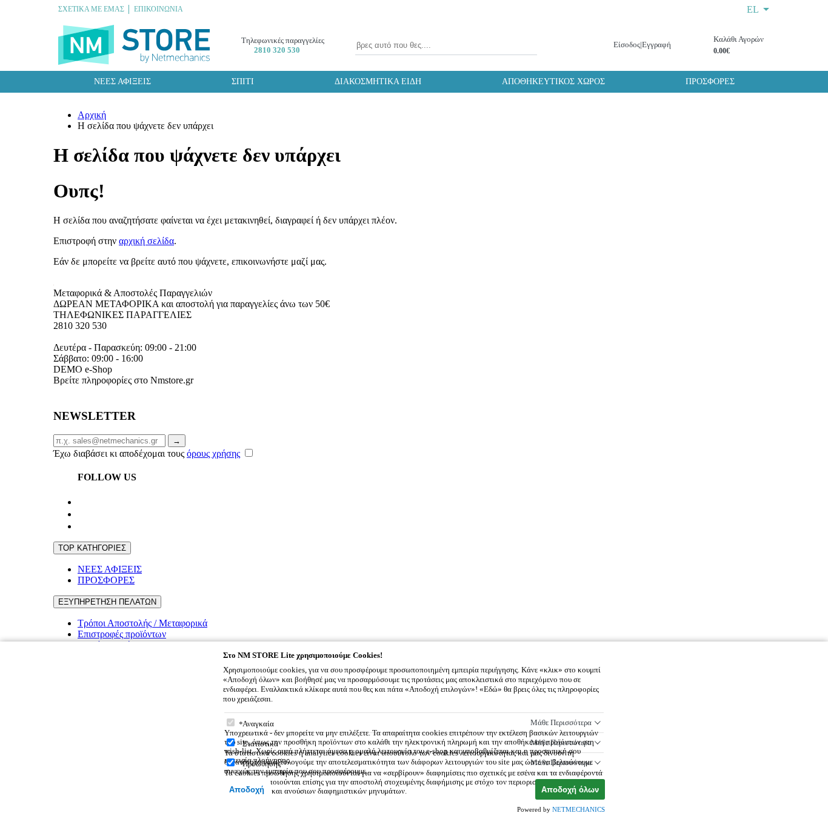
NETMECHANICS (578, 809)
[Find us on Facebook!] (82, 502)
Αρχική (92, 115)
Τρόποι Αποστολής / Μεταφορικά (142, 623)
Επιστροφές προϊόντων (122, 634)
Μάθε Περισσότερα (561, 722)
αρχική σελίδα (146, 241)
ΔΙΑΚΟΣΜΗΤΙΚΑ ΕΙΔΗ (378, 81)
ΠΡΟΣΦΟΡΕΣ (710, 81)
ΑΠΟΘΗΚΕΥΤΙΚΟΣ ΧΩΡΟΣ (553, 81)
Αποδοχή (246, 789)
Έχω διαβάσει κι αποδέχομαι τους (146, 453)
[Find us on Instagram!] (82, 526)
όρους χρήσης (213, 453)
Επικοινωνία (158, 9)
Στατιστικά (260, 743)
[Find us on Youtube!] (82, 514)
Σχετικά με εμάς (91, 9)
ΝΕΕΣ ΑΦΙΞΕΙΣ (122, 81)
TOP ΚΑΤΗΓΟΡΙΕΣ (92, 547)
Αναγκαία (258, 723)
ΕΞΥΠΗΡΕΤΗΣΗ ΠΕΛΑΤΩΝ (107, 601)
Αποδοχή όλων (570, 789)
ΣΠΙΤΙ (243, 81)
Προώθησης (261, 763)
